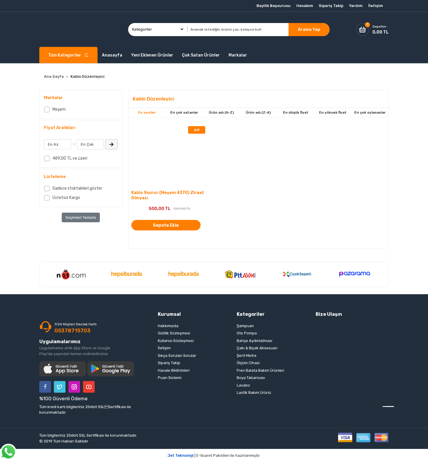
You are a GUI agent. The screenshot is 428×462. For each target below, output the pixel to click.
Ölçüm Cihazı (248, 363)
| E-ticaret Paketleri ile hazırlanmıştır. (214, 455)
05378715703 (72, 330)
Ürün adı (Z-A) (258, 112)
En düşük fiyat (295, 112)
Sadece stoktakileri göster (77, 188)
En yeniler (147, 112)
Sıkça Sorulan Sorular (177, 355)
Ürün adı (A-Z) (221, 112)
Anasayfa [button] (112, 55)
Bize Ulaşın (329, 314)
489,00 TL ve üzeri (69, 158)
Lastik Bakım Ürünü (254, 392)
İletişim (375, 5)
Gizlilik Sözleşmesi (174, 333)
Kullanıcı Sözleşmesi (176, 340)
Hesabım (304, 5)
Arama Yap (309, 29)
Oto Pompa (247, 333)
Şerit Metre (247, 355)
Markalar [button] (238, 55)
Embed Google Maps (388, 406)
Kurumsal (169, 314)
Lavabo (243, 385)
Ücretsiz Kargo (66, 197)
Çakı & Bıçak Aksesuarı (257, 348)
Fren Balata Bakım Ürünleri (260, 370)
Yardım (355, 5)
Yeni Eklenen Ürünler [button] (152, 55)
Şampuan (245, 326)
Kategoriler (251, 314)
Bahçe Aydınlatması (254, 340)
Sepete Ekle (166, 225)
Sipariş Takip (331, 5)
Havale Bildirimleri (174, 370)
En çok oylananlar (369, 112)
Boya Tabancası (251, 377)
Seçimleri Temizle (81, 217)
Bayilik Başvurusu (274, 5)
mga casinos (392, 406)
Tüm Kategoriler (64, 55)
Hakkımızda (168, 326)
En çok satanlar (184, 112)
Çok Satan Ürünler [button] (201, 55)
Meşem (59, 109)
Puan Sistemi (169, 377)
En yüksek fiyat (332, 112)
